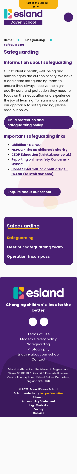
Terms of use (38, 334)
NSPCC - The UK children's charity (39, 149)
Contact (38, 359)
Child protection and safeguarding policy (26, 122)
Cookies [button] (38, 413)
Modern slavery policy (38, 339)
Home (8, 40)
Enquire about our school (29, 192)
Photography (38, 349)
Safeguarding (35, 40)
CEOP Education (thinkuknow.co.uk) (41, 154)
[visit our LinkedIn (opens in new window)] (44, 322)
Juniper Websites (51, 393)
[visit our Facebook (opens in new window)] (33, 322)
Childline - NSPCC (26, 145)
